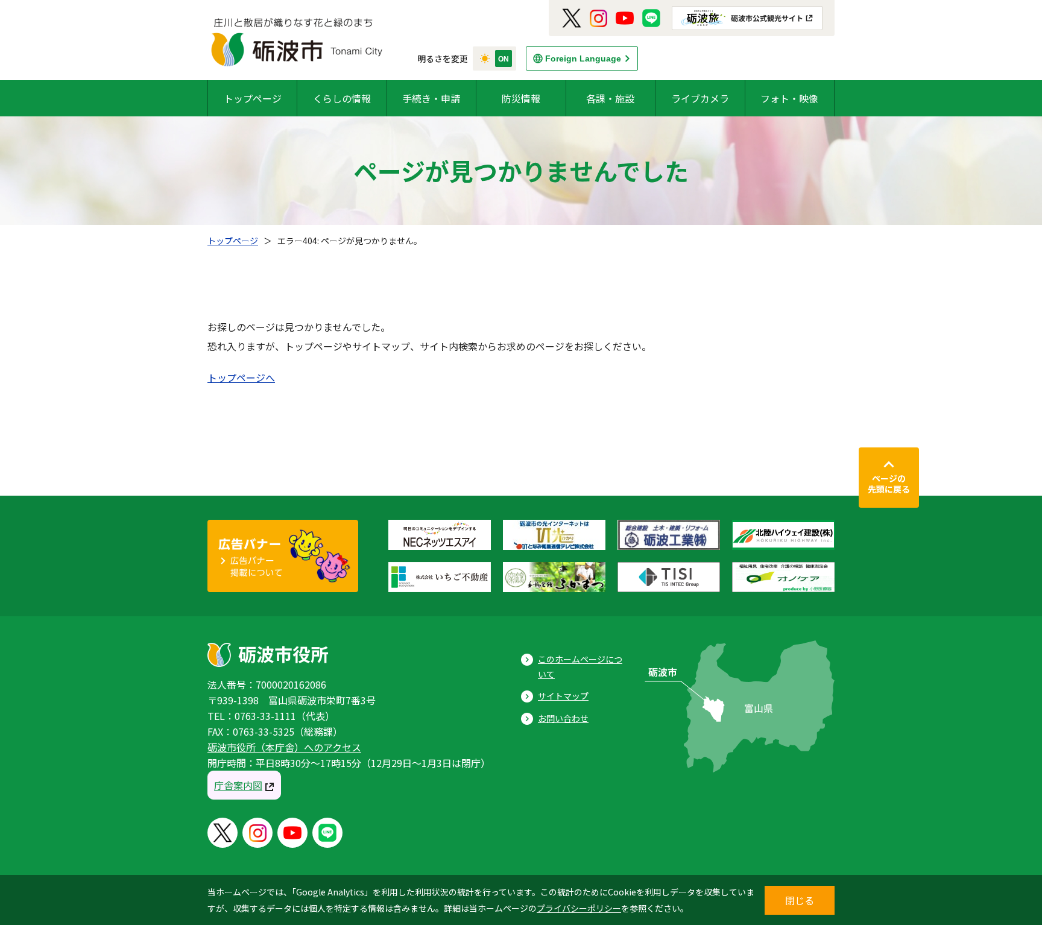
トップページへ (241, 377)
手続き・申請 (431, 98)
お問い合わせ (563, 718)
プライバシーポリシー (579, 908)
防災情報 (521, 98)
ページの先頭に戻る (889, 483)
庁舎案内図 (238, 785)
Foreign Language (583, 58)
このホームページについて (580, 666)
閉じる (799, 900)
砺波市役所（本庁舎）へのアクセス (284, 747)
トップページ (253, 98)
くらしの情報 (342, 98)
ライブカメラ (700, 98)
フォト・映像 (789, 98)
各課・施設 (610, 98)
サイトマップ (563, 696)
